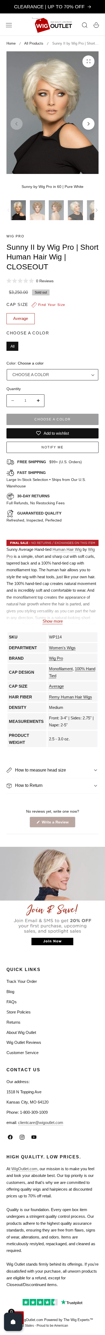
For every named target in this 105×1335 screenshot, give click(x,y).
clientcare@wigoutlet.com (40, 1122)
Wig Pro (15, 236)
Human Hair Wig (67, 549)
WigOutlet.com (24, 1168)
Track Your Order (21, 981)
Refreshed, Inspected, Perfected (34, 516)
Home (11, 43)
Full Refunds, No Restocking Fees (35, 499)
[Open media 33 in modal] (88, 61)
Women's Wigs (62, 647)
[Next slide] (88, 124)
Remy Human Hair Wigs (70, 697)
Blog (10, 991)
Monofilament (61, 668)
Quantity (13, 389)
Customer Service (22, 1052)
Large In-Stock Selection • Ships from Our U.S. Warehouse (46, 479)
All (12, 346)
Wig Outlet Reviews (23, 1042)
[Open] (13, 1322)
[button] (9, 25)
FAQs (11, 1002)
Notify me (52, 447)
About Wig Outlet (21, 1032)
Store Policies (18, 1012)
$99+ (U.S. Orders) (49, 462)
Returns (13, 1022)
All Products (33, 43)
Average (56, 686)
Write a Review (56, 823)
